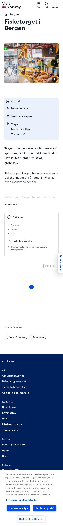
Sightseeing (38, 336)
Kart (4, 455)
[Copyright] (54, 79)
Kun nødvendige (18, 508)
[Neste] (54, 63)
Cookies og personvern (15, 392)
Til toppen (10, 361)
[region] (31, 290)
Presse (6, 418)
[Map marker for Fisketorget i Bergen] (31, 287)
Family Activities (17, 336)
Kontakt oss (9, 407)
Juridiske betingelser (14, 387)
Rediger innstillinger (31, 518)
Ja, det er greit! (45, 508)
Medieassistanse (12, 424)
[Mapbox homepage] (48, 266)
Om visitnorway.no (13, 375)
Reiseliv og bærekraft (14, 381)
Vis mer (12, 204)
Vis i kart (16, 133)
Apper (5, 450)
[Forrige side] (9, 63)
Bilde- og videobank (13, 444)
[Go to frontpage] (11, 5)
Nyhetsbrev (9, 412)
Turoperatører (10, 429)
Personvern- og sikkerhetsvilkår (21, 499)
